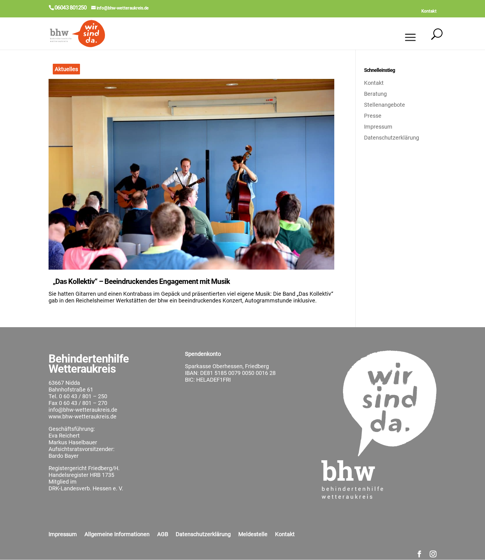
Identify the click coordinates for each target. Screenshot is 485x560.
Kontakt (428, 11)
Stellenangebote (384, 104)
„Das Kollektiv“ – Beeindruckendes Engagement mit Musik (141, 281)
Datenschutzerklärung (391, 137)
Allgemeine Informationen (117, 534)
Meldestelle (252, 534)
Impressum (378, 126)
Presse (372, 115)
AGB (162, 534)
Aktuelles (66, 69)
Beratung (375, 93)
